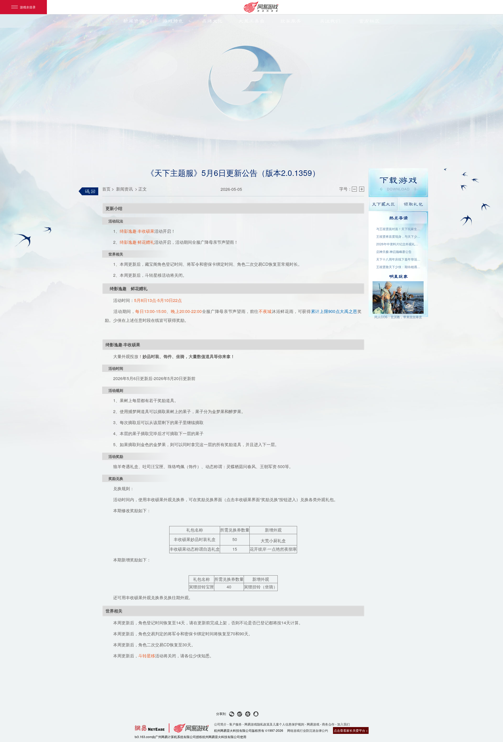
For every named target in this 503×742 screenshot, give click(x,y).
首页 (106, 189)
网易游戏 (313, 724)
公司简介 (220, 724)
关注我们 (330, 21)
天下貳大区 (383, 204)
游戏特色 (172, 21)
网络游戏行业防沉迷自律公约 (307, 730)
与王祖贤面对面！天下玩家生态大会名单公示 (398, 228)
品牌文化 (212, 21)
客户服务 (235, 724)
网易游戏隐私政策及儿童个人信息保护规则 (274, 724)
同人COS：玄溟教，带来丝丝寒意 (398, 317)
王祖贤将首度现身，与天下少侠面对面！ (398, 236)
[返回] (88, 191)
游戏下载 (398, 182)
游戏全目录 (28, 7)
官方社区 (369, 21)
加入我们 (343, 724)
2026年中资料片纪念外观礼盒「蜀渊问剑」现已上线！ (398, 244)
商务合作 (328, 724)
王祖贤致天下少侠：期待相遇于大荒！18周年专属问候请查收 (398, 266)
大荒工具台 (251, 21)
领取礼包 (413, 204)
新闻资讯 (133, 21)
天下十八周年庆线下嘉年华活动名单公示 (398, 259)
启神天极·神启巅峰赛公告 (394, 251)
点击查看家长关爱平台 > (351, 730)
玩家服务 (290, 21)
